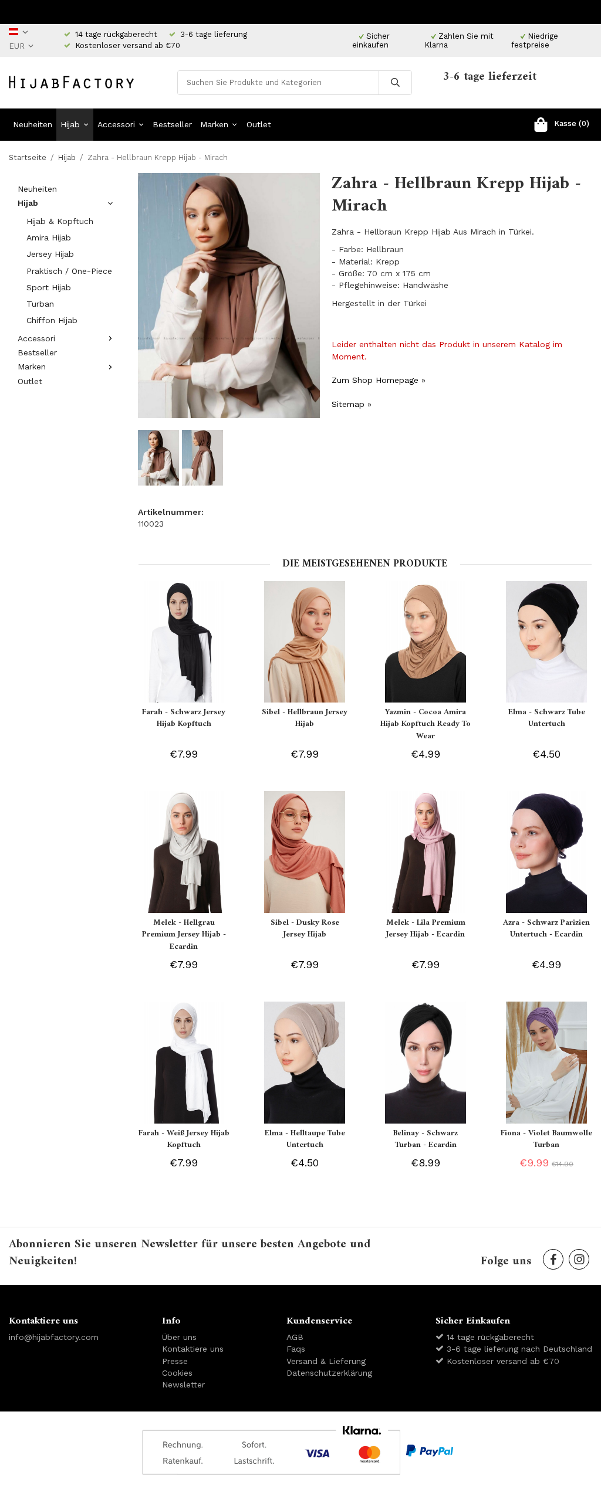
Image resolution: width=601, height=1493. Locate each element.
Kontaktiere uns (193, 1348)
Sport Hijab (48, 287)
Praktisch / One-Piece (69, 271)
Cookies (177, 1372)
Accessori (116, 124)
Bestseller (172, 124)
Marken (214, 124)
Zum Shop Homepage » (379, 380)
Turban (40, 303)
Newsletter (183, 1384)
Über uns (179, 1337)
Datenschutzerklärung (329, 1372)
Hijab (70, 124)
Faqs (295, 1348)
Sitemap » (352, 404)
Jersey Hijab (50, 254)
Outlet (259, 124)
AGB (294, 1337)
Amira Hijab (48, 237)
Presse (175, 1361)
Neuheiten (32, 124)
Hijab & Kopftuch (59, 221)
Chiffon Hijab (51, 320)
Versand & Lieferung (326, 1361)
